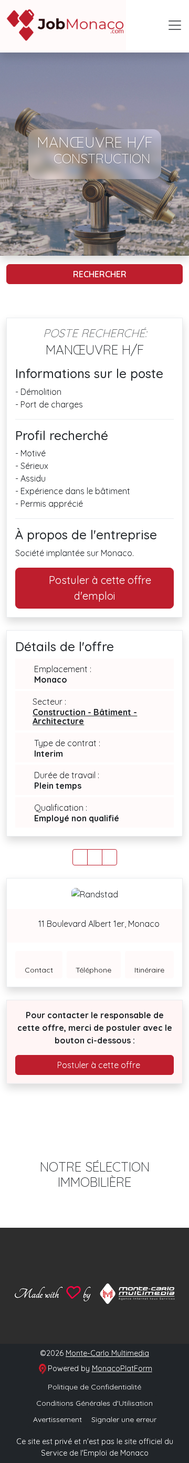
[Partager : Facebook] (80, 857)
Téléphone (93, 970)
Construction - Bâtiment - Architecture (85, 717)
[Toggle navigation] (175, 25)
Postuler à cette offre (97, 1065)
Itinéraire (149, 970)
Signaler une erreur (123, 1419)
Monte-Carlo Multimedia (107, 1353)
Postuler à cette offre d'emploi (98, 587)
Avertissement (57, 1419)
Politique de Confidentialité (94, 1387)
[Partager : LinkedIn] (109, 857)
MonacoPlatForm (122, 1368)
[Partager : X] (94, 857)
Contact (39, 970)
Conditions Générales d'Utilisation (94, 1403)
